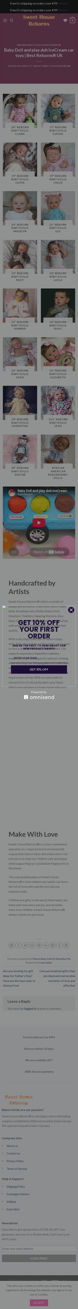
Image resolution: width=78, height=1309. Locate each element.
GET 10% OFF (39, 669)
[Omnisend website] (39, 695)
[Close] (71, 609)
